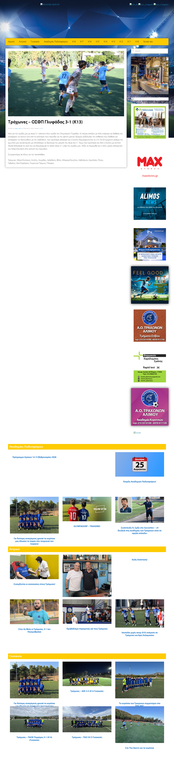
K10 (137, 42)
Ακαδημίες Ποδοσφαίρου (56, 42)
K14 (105, 42)
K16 (89, 42)
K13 (113, 42)
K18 (74, 42)
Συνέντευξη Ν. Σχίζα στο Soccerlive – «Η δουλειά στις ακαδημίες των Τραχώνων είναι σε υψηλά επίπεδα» (140, 531)
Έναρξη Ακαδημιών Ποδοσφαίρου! (139, 482)
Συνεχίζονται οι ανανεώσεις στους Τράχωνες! (34, 584)
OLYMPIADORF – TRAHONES (87, 526)
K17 (82, 42)
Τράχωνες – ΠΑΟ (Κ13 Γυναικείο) (87, 737)
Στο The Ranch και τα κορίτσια (139, 748)
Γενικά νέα (148, 42)
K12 (121, 42)
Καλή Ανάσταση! (139, 560)
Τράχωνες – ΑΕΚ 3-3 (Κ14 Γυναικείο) (87, 691)
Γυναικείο (35, 42)
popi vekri (18, 128)
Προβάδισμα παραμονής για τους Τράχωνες (87, 629)
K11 (129, 42)
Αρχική (11, 42)
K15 (97, 42)
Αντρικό (22, 42)
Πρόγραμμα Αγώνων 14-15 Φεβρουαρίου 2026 (34, 457)
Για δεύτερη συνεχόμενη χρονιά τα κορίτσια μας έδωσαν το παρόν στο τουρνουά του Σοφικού (34, 541)
